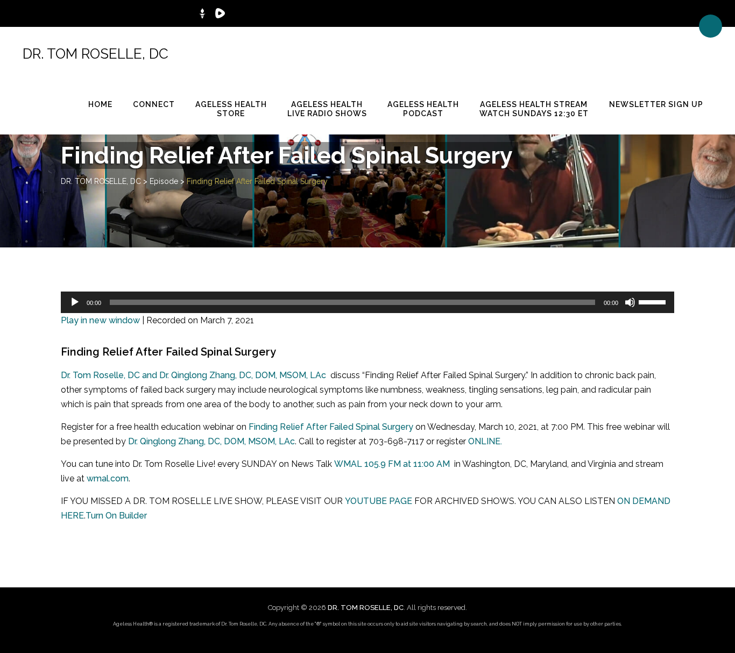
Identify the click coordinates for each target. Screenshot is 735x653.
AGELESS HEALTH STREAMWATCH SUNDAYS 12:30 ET (534, 109)
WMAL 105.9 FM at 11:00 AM (392, 464)
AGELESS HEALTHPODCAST (423, 109)
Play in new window (100, 320)
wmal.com (108, 478)
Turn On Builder (116, 515)
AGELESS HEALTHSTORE (231, 109)
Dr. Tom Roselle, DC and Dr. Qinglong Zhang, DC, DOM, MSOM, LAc (193, 375)
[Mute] (630, 302)
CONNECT (154, 104)
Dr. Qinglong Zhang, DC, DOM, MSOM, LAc (211, 441)
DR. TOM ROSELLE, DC (95, 54)
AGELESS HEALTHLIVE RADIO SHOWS (327, 109)
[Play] (74, 302)
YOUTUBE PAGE (378, 501)
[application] (367, 302)
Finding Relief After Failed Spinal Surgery (331, 427)
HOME (100, 104)
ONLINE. (485, 441)
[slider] (654, 301)
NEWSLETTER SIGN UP (656, 104)
